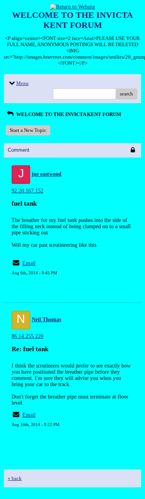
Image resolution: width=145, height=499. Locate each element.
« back (15, 478)
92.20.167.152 (27, 191)
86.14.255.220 (27, 336)
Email (29, 263)
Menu (22, 83)
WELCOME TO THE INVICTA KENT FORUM (68, 114)
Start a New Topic (28, 130)
